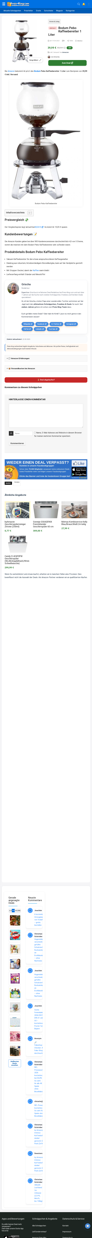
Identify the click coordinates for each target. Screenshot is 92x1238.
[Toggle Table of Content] (28, 213)
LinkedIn (39, 329)
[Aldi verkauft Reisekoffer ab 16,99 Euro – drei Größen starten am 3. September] (14, 1051)
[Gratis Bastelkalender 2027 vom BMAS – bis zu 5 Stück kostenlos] (14, 1007)
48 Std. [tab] (16, 910)
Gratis (38, 11)
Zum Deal (66, 63)
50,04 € (38, 227)
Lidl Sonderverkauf (39, 1232)
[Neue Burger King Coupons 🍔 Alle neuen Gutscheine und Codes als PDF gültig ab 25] (14, 935)
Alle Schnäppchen (39, 1226)
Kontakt (66, 1226)
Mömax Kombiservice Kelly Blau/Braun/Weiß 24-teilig (74, 523)
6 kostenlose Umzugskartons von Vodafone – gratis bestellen (40, 919)
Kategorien (70, 11)
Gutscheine (48, 11)
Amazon (65, 52)
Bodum (37, 71)
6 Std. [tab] (10, 910)
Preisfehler (28, 11)
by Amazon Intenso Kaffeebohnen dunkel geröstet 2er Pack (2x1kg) (40, 1137)
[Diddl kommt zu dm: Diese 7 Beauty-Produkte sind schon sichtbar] (14, 1036)
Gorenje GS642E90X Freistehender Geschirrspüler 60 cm (43, 524)
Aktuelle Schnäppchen (12, 11)
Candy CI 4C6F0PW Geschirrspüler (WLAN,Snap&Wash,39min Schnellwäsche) (17, 560)
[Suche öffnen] (79, 4)
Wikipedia (27, 324)
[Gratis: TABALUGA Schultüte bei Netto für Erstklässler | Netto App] (14, 978)
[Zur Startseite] (41, 4)
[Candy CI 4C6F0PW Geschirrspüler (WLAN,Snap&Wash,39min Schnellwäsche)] (18, 537)
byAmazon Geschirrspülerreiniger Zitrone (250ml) (15, 524)
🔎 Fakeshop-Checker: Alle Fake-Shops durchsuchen (39, 1047)
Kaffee (36, 270)
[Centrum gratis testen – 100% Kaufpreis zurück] (14, 993)
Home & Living (54, 21)
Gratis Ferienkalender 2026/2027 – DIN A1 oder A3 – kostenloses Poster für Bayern (40, 1019)
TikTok (26, 329)
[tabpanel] (15, 986)
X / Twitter (55, 324)
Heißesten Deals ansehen (15, 1063)
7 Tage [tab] (19, 910)
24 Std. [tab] (13, 910)
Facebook (40, 324)
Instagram (70, 324)
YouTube (52, 329)
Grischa (26, 284)
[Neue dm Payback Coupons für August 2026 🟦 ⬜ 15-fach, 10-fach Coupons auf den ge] (14, 964)
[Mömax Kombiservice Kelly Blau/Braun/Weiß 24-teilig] (74, 503)
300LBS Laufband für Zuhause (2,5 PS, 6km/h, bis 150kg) (38, 1193)
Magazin (59, 11)
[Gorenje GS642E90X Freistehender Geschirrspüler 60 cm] (46, 503)
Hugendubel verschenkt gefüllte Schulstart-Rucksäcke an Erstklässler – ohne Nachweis (39, 950)
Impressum (67, 1232)
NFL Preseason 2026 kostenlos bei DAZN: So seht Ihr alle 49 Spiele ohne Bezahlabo (38, 1079)
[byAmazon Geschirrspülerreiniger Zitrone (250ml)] (18, 503)
